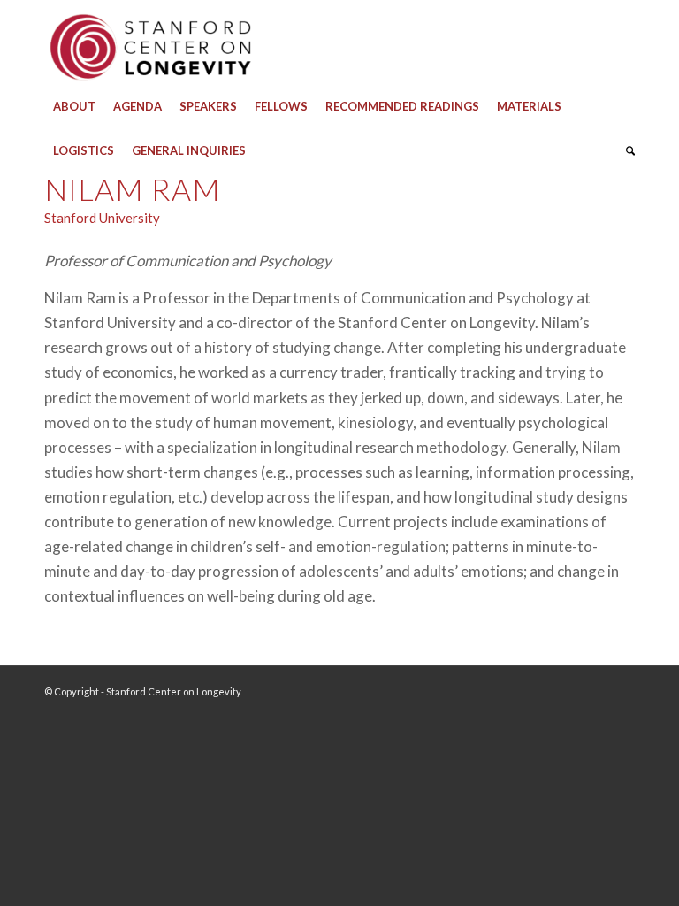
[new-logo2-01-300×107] (149, 42)
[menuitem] (74, 106)
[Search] (626, 150)
